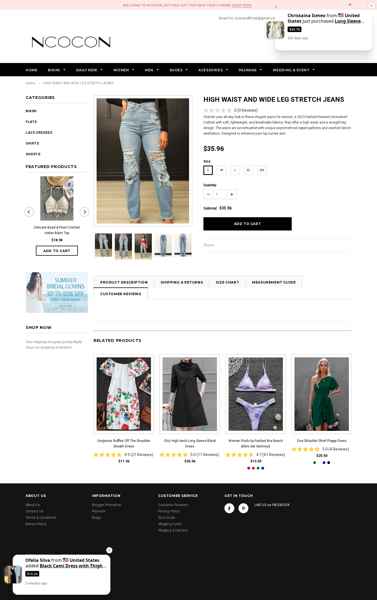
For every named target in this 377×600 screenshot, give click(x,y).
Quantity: (210, 185)
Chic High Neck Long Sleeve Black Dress (190, 443)
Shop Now (241, 5)
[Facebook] (229, 508)
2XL (262, 170)
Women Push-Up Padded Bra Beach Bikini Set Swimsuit (256, 443)
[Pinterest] (243, 508)
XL (248, 170)
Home (30, 83)
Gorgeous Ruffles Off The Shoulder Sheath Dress (123, 443)
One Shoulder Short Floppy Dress (322, 441)
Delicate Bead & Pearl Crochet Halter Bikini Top (57, 230)
